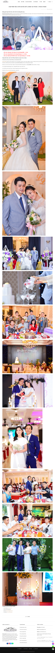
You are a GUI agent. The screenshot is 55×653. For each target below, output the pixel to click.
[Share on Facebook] (26, 616)
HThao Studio (27, 651)
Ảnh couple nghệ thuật (23, 633)
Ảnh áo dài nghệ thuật (23, 631)
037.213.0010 (41, 627)
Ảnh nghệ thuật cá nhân (23, 627)
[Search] (52, 1)
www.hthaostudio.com (43, 631)
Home (19, 1)
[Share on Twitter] (27, 616)
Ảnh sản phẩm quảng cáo (23, 642)
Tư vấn (41, 1)
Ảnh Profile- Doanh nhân (23, 629)
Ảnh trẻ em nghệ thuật (23, 638)
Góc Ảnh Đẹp (35, 1)
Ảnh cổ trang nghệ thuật (23, 640)
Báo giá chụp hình (29, 1)
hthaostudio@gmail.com (9, 610)
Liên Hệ (44, 1)
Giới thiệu (22, 1)
